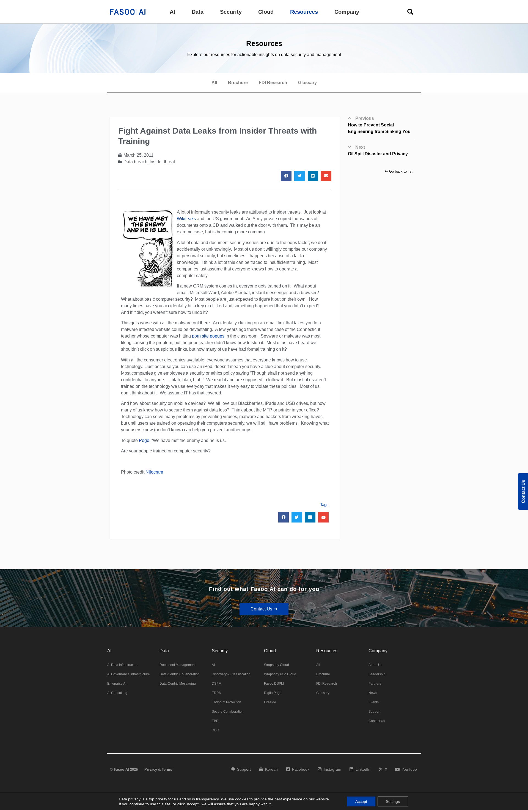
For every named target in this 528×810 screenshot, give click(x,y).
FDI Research (273, 82)
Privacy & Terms (158, 769)
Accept (361, 801)
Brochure (238, 82)
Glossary (307, 82)
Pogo (144, 440)
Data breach (135, 161)
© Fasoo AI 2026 (124, 769)
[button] (172, 12)
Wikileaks (186, 218)
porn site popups (208, 336)
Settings (393, 801)
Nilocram (154, 472)
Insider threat (162, 161)
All (214, 82)
